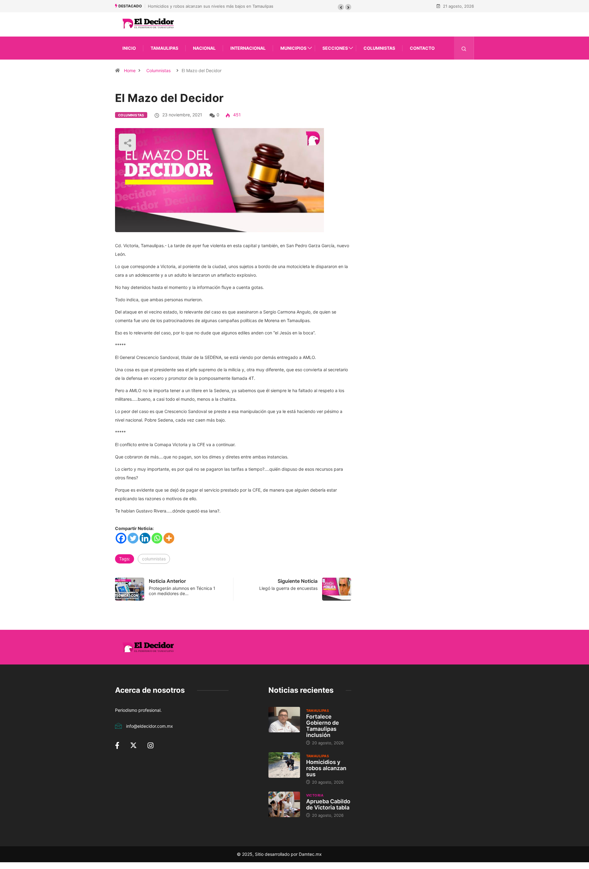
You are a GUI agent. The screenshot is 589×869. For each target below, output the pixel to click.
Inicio (129, 48)
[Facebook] (121, 538)
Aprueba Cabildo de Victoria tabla (328, 804)
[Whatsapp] (157, 538)
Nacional (204, 48)
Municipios (293, 48)
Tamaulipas (164, 48)
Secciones (335, 48)
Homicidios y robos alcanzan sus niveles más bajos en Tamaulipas (210, 6)
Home (130, 70)
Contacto (422, 48)
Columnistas (379, 48)
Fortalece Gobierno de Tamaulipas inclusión (322, 725)
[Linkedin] (145, 538)
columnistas (154, 558)
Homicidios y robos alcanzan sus (326, 768)
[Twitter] (133, 538)
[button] (341, 7)
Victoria (315, 795)
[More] (169, 538)
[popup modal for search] (464, 48)
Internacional (248, 48)
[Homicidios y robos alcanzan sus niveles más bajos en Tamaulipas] (284, 764)
